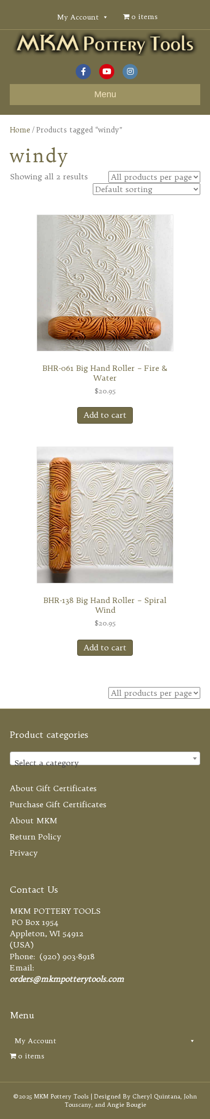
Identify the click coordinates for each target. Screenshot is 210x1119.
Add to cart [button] (105, 415)
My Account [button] (78, 17)
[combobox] (105, 758)
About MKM (34, 820)
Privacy (24, 853)
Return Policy (35, 836)
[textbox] (105, 763)
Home (20, 129)
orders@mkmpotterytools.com (67, 979)
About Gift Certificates (53, 788)
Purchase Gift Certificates (58, 804)
